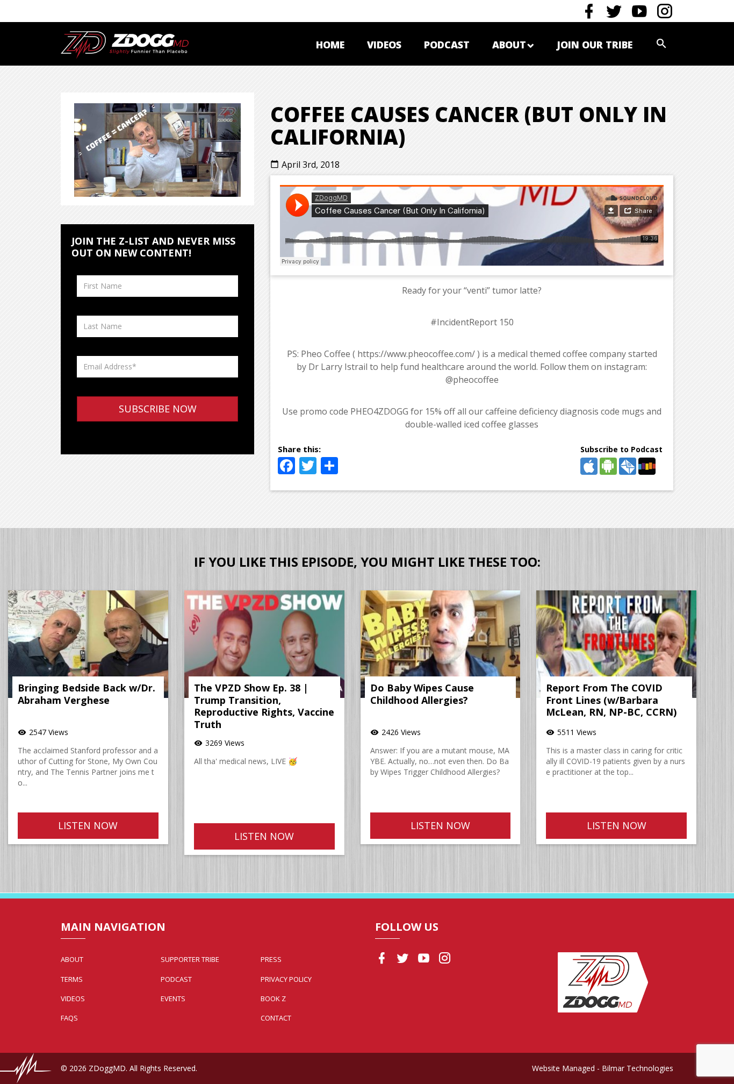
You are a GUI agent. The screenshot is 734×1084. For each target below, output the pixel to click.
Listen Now (88, 825)
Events (173, 998)
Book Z (273, 998)
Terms (72, 979)
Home (330, 44)
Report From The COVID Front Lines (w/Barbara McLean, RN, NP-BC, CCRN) (611, 699)
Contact (276, 1018)
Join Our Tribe (594, 44)
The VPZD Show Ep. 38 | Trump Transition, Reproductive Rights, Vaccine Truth (264, 706)
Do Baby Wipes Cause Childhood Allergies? (422, 694)
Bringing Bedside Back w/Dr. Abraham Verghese (86, 694)
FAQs (69, 1018)
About (509, 44)
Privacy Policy (286, 979)
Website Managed (563, 1068)
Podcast (447, 44)
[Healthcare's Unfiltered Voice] (125, 44)
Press (271, 959)
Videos (384, 44)
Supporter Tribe (190, 959)
